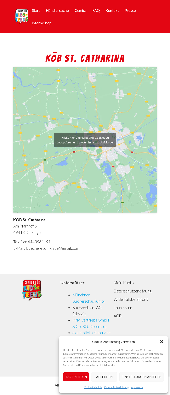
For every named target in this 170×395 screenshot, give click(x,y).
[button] (162, 342)
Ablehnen (104, 377)
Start (36, 10)
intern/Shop (41, 23)
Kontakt (112, 10)
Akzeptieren (76, 377)
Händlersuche (57, 10)
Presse (130, 10)
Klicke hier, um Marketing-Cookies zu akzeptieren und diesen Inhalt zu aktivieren (85, 140)
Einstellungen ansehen (142, 377)
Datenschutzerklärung (116, 387)
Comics (80, 10)
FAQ (96, 10)
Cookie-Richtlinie (93, 387)
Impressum (137, 387)
